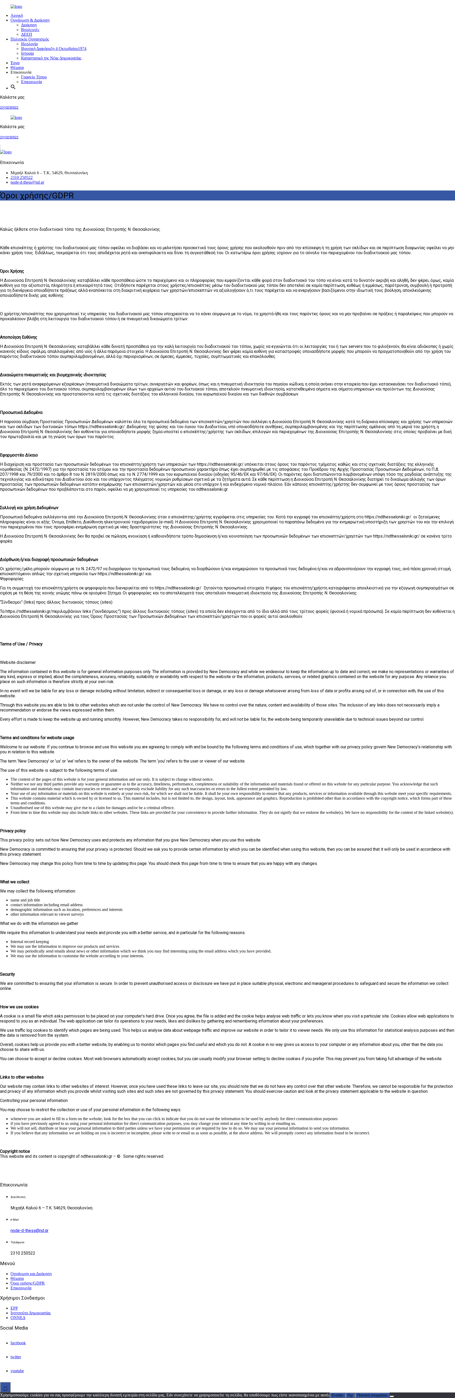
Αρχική (17, 15)
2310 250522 (22, 177)
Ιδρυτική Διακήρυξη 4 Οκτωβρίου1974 (53, 48)
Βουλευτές (30, 29)
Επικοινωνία (31, 81)
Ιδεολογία (29, 44)
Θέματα (17, 67)
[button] (13, 88)
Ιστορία (27, 53)
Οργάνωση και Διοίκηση (31, 1273)
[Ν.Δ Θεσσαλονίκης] (28, 6)
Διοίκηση (29, 25)
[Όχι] (392, 1396)
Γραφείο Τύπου (34, 77)
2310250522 (9, 107)
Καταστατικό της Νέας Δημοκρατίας (51, 58)
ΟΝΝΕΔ (18, 1317)
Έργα (15, 63)
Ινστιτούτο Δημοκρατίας (31, 1313)
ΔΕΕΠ (26, 34)
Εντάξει (337, 1395)
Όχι (350, 1395)
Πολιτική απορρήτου (372, 1395)
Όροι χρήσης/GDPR (28, 1283)
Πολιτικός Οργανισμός (30, 39)
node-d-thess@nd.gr (27, 182)
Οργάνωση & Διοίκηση (30, 20)
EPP (14, 1308)
